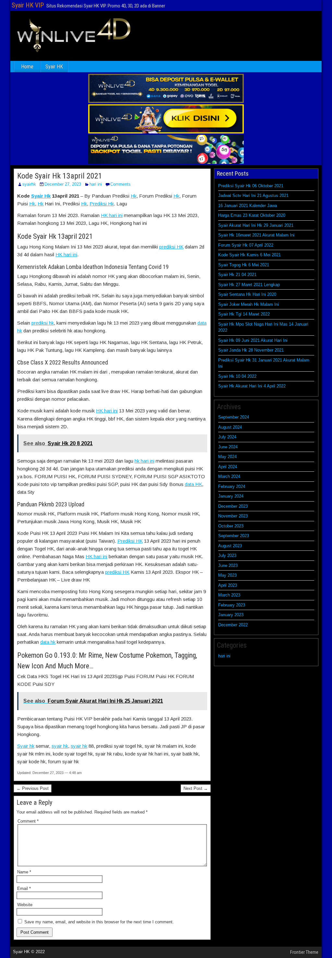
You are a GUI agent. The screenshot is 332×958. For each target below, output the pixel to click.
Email (24, 888)
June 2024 (228, 446)
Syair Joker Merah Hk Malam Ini (248, 304)
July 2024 (227, 436)
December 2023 (233, 506)
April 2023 (227, 585)
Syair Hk (41, 196)
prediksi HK (171, 246)
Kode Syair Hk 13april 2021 (59, 175)
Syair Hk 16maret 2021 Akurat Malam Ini (256, 235)
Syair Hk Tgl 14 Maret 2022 (244, 314)
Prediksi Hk (101, 203)
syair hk (60, 746)
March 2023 (229, 595)
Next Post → (196, 788)
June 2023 (228, 565)
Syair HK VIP (28, 5)
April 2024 (227, 466)
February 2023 (231, 605)
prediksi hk (42, 323)
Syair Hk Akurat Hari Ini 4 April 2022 (252, 386)
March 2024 (229, 476)
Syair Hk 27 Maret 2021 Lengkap (249, 284)
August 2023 (230, 545)
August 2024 (230, 427)
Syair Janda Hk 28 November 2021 (251, 350)
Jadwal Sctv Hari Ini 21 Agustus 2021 (253, 195)
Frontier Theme (304, 952)
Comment (28, 821)
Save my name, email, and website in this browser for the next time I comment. (99, 921)
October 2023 (230, 526)
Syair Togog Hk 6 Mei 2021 (243, 264)
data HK (193, 484)
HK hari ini (112, 215)
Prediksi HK (130, 541)
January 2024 (230, 496)
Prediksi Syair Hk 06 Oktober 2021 (250, 185)
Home (27, 66)
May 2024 (227, 456)
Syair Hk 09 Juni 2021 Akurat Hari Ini (253, 340)
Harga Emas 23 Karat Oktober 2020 (251, 215)
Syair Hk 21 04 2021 (237, 274)
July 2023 (227, 555)
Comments (120, 184)
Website (24, 904)
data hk (47, 642)
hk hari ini (144, 461)
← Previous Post (33, 788)
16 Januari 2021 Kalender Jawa (247, 205)
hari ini (95, 184)
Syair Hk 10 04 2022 (237, 376)
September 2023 (233, 535)
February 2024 (231, 486)
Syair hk (25, 746)
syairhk (29, 184)
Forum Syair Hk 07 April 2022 (245, 245)
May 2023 (227, 575)
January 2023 (230, 614)
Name (24, 872)
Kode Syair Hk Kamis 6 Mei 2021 (249, 254)
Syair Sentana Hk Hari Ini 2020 (247, 294)
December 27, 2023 (62, 184)
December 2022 (233, 624)
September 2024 (233, 417)
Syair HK (54, 66)
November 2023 (233, 516)
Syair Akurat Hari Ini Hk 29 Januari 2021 (255, 225)
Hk (133, 196)
